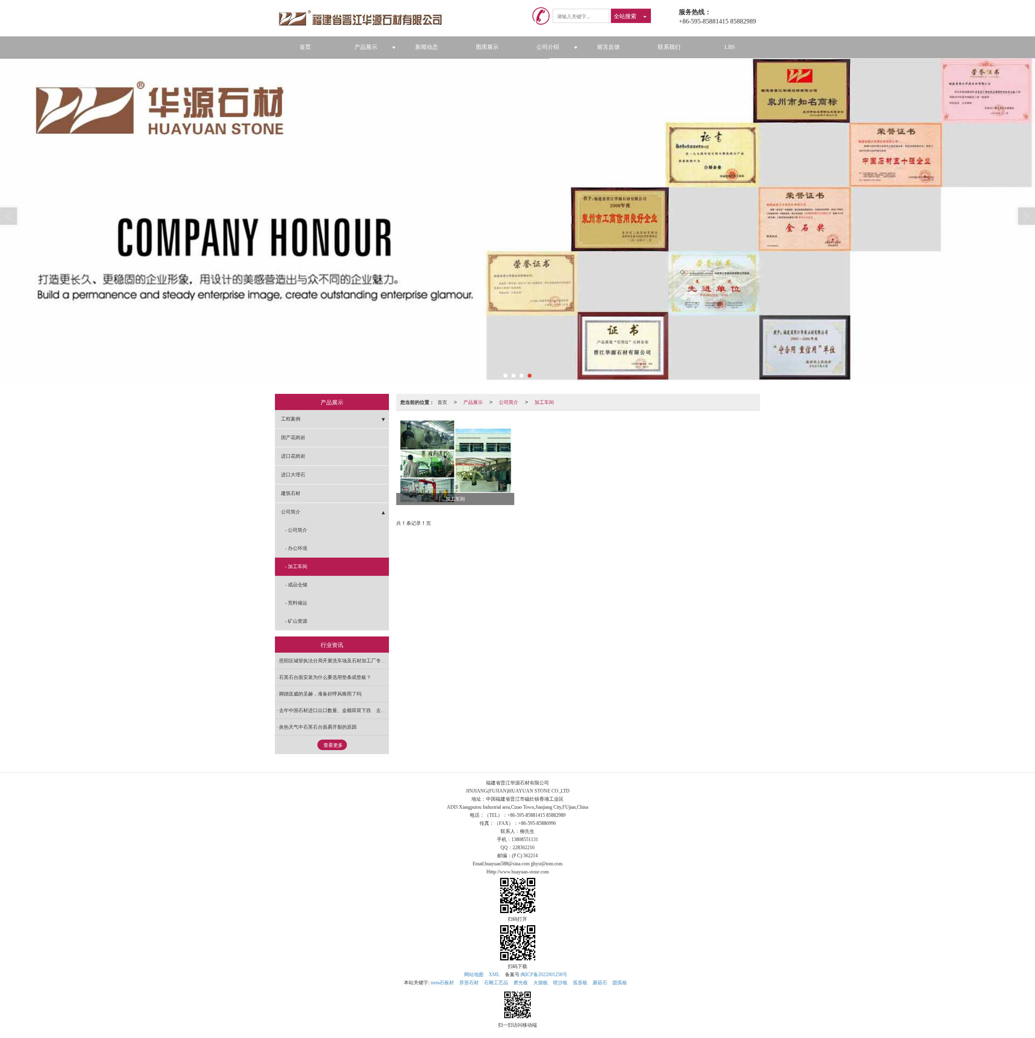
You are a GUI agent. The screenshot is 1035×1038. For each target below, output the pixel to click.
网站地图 (474, 974)
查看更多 (333, 745)
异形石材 (469, 982)
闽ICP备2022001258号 (544, 974)
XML (494, 974)
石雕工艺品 (496, 982)
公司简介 (508, 401)
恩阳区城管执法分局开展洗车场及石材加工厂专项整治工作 (334, 661)
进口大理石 (293, 475)
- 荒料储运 (296, 603)
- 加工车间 (296, 566)
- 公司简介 (296, 530)
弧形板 (580, 982)
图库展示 (487, 47)
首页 (305, 47)
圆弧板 (620, 982)
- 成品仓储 (296, 585)
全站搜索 (625, 16)
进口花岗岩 (293, 456)
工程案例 (290, 419)
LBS (729, 47)
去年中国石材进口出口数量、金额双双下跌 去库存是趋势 (334, 710)
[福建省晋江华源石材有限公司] (363, 18)
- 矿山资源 (296, 621)
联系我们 (669, 47)
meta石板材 (442, 982)
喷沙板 (560, 982)
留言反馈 (608, 47)
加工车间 (544, 401)
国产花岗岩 (293, 437)
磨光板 (520, 982)
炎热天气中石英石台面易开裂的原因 (318, 727)
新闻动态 (426, 47)
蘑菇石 (600, 982)
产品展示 (366, 47)
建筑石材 (290, 493)
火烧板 (540, 982)
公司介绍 (548, 47)
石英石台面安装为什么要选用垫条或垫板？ (325, 677)
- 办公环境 (296, 548)
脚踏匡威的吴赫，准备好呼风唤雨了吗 (320, 694)
